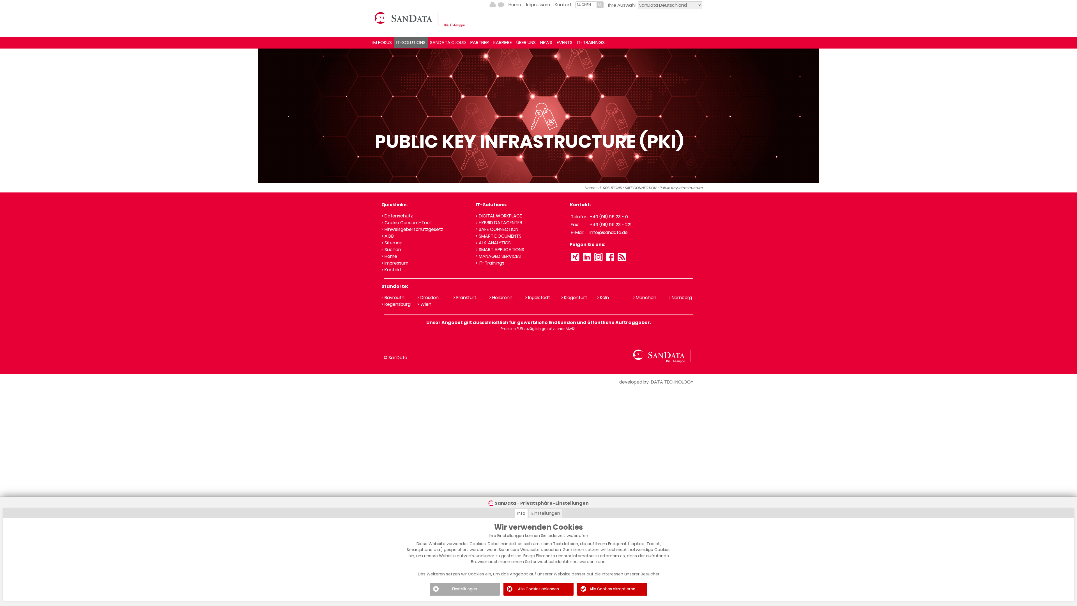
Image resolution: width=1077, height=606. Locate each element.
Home (514, 4)
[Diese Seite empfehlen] (501, 5)
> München (644, 297)
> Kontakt (391, 270)
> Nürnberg (680, 297)
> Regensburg (396, 304)
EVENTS (564, 42)
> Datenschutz (397, 216)
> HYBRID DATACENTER (499, 222)
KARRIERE (502, 42)
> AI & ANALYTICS (493, 243)
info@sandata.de (609, 232)
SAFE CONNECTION (641, 187)
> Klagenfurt (574, 297)
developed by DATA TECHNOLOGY (656, 382)
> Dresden (428, 297)
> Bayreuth (392, 297)
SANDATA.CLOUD (448, 42)
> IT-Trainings (490, 263)
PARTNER (479, 42)
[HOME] (420, 19)
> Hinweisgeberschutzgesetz (412, 229)
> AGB (387, 236)
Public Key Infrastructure (681, 187)
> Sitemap (391, 243)
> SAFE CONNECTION (497, 229)
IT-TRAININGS (591, 42)
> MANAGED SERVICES (498, 256)
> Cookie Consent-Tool (406, 222)
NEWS (546, 42)
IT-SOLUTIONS (410, 42)
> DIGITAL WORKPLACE (499, 216)
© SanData (395, 357)
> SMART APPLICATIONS (500, 249)
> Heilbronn (500, 297)
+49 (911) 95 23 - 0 (609, 217)
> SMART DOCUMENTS (498, 236)
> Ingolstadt (537, 297)
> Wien (424, 304)
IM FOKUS (382, 42)
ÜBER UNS (526, 42)
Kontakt (563, 4)
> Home (389, 256)
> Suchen (391, 249)
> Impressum (394, 263)
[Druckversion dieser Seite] (492, 5)
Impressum (538, 4)
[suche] (586, 4)
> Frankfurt (464, 297)
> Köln (603, 297)
